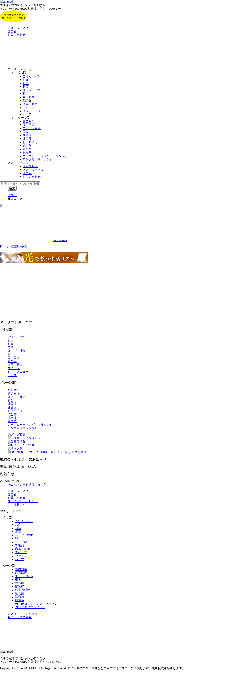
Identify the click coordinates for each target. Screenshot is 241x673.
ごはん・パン (32, 76)
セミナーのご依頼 (20, 617)
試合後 (27, 149)
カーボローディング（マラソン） (45, 156)
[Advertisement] (113, 290)
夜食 (26, 131)
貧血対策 (29, 121)
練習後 (27, 138)
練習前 (27, 135)
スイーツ (29, 107)
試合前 (27, 145)
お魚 (26, 83)
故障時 (27, 152)
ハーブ (27, 114)
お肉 (26, 79)
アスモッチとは (18, 28)
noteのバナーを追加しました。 (29, 484)
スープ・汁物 (32, 90)
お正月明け (30, 142)
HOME (12, 195)
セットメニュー (33, 111)
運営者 (12, 31)
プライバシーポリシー (23, 501)
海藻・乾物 (30, 104)
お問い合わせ (17, 34)
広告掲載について (20, 504)
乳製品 (27, 100)
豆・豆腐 (29, 97)
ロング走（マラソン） (38, 159)
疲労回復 (29, 124)
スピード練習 (32, 128)
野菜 (26, 86)
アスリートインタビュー (24, 613)
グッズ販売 (30, 166)
